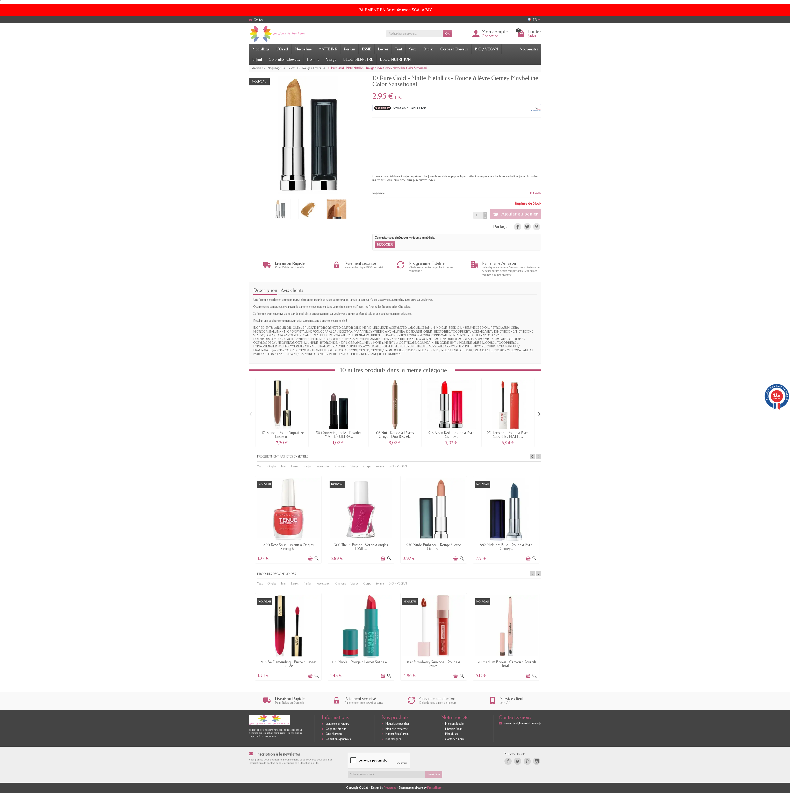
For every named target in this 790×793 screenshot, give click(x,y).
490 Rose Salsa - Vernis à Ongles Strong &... (288, 547)
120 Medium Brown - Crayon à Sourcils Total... (506, 664)
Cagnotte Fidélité (336, 729)
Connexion (490, 36)
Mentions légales (455, 723)
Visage (331, 59)
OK (447, 33)
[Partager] (517, 226)
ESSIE (366, 49)
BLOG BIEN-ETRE (358, 59)
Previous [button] (532, 456)
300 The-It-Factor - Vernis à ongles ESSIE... (361, 547)
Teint (398, 49)
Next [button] (538, 456)
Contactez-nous (454, 739)
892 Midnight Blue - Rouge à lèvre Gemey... (506, 547)
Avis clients (292, 290)
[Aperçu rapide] (316, 558)
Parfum (349, 49)
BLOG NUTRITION (395, 59)
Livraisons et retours (337, 723)
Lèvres (383, 49)
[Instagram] (536, 761)
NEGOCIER (385, 244)
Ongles (428, 49)
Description (265, 290)
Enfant (257, 59)
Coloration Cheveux (284, 59)
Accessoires (324, 466)
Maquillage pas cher (397, 723)
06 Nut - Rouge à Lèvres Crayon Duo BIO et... (395, 435)
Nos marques (393, 739)
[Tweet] (527, 226)
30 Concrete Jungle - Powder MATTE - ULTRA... (338, 435)
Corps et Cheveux (454, 49)
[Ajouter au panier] (310, 558)
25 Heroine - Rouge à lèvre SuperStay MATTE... (508, 435)
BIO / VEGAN (486, 49)
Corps (367, 466)
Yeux (412, 49)
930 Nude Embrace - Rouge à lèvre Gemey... (433, 547)
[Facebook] (508, 761)
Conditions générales (338, 739)
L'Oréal (282, 49)
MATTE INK (327, 49)
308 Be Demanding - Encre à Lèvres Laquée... (288, 664)
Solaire (380, 466)
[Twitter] (517, 761)
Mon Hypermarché (396, 729)
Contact (258, 19)
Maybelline (303, 49)
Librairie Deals (453, 729)
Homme (313, 59)
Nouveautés (529, 49)
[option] (288, 519)
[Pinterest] (536, 226)
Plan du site (452, 734)
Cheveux (340, 466)
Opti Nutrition (334, 734)
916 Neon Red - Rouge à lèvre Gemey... (451, 435)
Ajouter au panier (519, 214)
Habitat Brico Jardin (397, 734)
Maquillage (261, 49)
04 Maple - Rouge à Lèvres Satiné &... (361, 662)
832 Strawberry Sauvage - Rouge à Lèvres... (433, 664)
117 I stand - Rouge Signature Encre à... (282, 435)
